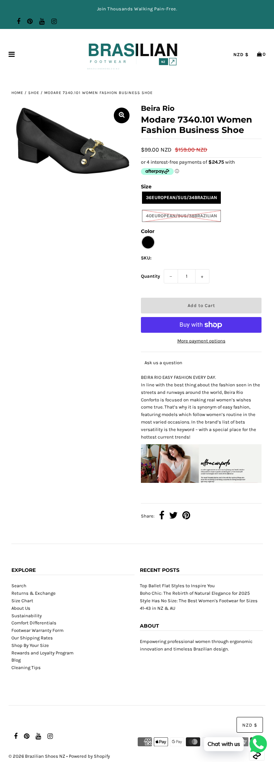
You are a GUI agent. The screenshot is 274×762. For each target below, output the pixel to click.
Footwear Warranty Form (37, 630)
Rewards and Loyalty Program (42, 652)
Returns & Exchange (33, 593)
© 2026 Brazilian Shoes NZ (37, 756)
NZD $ (241, 54)
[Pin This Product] (186, 516)
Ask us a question (163, 362)
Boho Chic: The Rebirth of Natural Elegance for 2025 (195, 593)
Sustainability (26, 615)
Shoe (33, 92)
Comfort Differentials (33, 622)
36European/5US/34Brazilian (181, 197)
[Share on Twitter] (173, 516)
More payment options (201, 340)
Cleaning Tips (26, 667)
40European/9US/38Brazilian (181, 215)
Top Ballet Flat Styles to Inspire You (177, 585)
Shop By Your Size (30, 645)
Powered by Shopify (89, 756)
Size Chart (22, 600)
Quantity (150, 276)
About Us (20, 608)
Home (17, 92)
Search (18, 585)
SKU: (146, 258)
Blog (16, 660)
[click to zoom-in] (122, 115)
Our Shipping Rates (32, 637)
